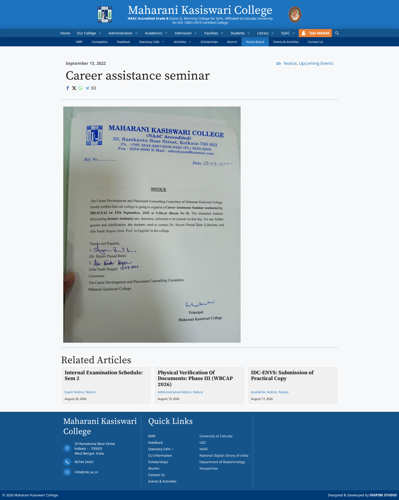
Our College (86, 33)
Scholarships (209, 42)
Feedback (123, 42)
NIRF (79, 42)
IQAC (285, 33)
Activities (180, 42)
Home (65, 33)
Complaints (100, 42)
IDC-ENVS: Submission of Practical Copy (282, 375)
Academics (153, 33)
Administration (120, 33)
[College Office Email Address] (89, 473)
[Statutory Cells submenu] (172, 449)
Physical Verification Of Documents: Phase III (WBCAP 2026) (195, 378)
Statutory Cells (149, 42)
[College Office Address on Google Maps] (89, 449)
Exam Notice (74, 392)
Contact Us (315, 42)
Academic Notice (264, 392)
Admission (183, 33)
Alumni (232, 42)
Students (238, 33)
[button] (337, 33)
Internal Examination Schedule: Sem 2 (104, 375)
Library (263, 33)
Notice (290, 63)
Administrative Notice (174, 392)
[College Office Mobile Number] (89, 463)
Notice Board (255, 42)
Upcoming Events (316, 63)
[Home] (105, 9)
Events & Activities (286, 42)
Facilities (211, 33)
